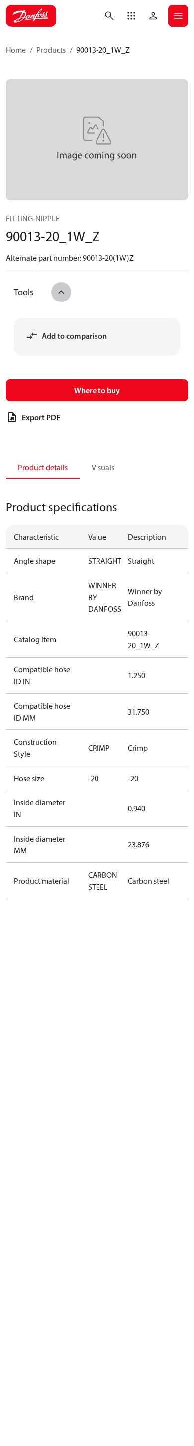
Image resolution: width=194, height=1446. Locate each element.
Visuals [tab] (103, 467)
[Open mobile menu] (178, 16)
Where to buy (97, 390)
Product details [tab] (43, 467)
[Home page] (31, 16)
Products (51, 50)
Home (16, 50)
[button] (131, 16)
